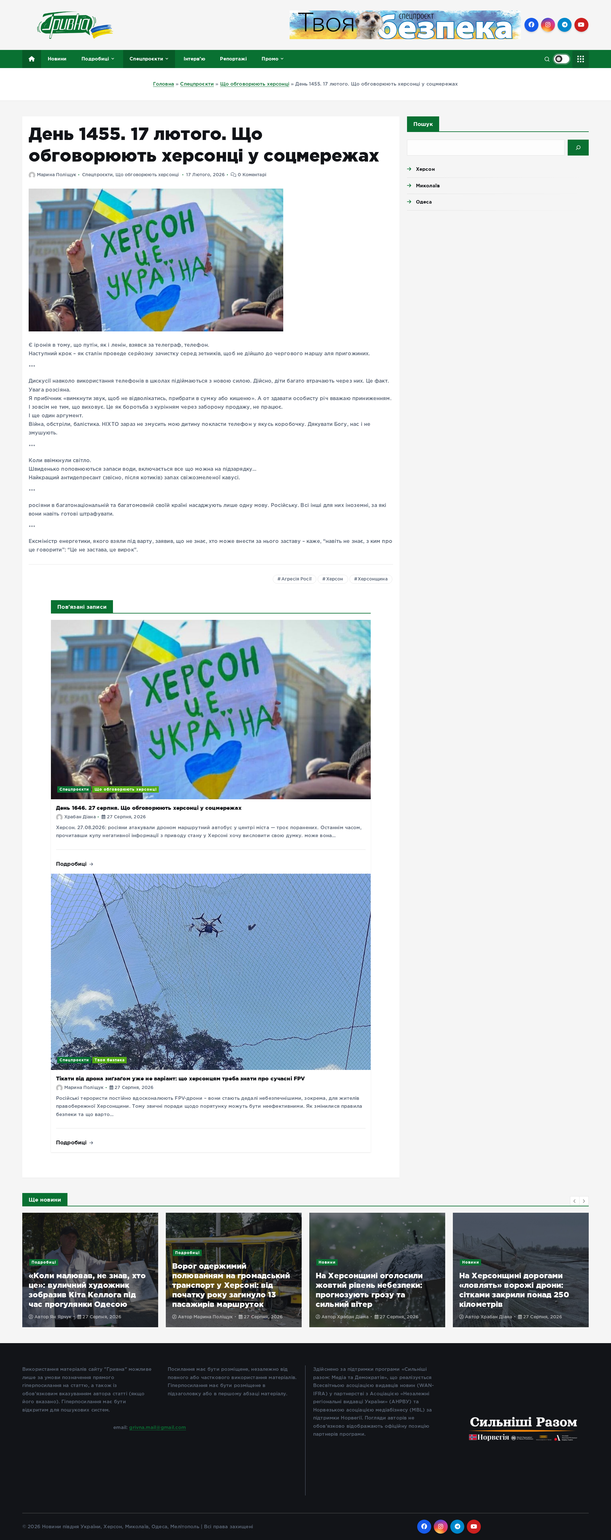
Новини (57, 58)
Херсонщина (373, 579)
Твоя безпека (110, 1060)
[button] (574, 1201)
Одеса (424, 202)
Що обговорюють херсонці (254, 84)
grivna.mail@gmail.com (157, 1428)
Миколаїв (428, 185)
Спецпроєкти (146, 58)
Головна (163, 84)
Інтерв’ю (194, 58)
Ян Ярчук (491, 1317)
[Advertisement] (498, 264)
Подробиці (95, 58)
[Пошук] (578, 148)
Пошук (423, 124)
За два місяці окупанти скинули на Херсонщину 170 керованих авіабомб (516, 1294)
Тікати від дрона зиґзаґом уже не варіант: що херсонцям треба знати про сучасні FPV (180, 1078)
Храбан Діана (80, 817)
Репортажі (233, 58)
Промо (270, 58)
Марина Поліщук (56, 175)
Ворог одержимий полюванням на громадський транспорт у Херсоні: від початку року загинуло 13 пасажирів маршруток (87, 1285)
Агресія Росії (296, 579)
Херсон (334, 579)
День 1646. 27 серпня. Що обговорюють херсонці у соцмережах (149, 808)
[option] (90, 1270)
